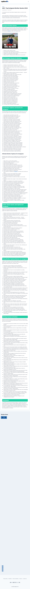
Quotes (3, 6)
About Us (20, 578)
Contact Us (25, 578)
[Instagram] (13, 582)
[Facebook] (10, 582)
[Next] (5, 417)
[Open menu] (28, 1)
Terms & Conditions (15, 578)
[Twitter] (12, 582)
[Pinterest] (19, 582)
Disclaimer (10, 578)
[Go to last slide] (2, 417)
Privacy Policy (5, 578)
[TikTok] (18, 582)
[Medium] (15, 582)
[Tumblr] (16, 582)
